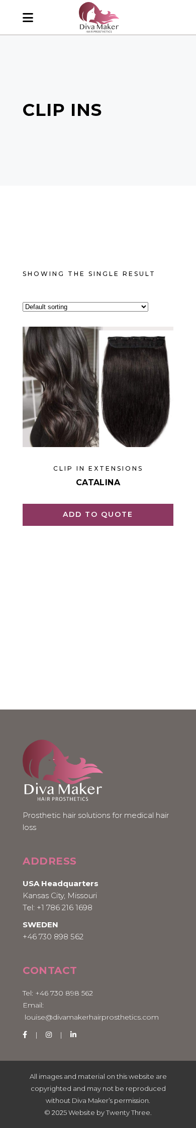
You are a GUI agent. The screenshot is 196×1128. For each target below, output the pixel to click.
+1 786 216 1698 (64, 907)
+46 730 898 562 (53, 936)
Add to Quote (98, 514)
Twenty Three (128, 1112)
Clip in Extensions (98, 468)
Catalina (98, 482)
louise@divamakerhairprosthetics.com (92, 1017)
